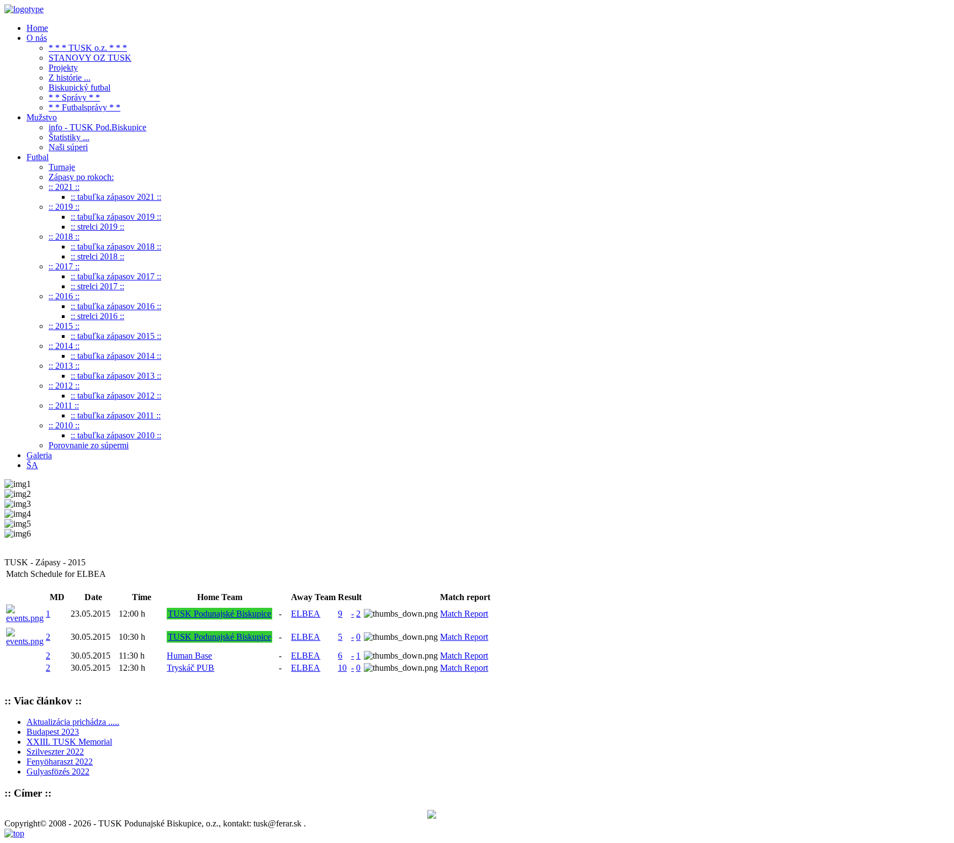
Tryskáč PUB (190, 667)
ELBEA (305, 613)
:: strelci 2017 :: (97, 286)
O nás (36, 38)
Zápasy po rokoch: (81, 177)
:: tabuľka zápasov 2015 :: (116, 336)
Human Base (189, 655)
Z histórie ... (70, 77)
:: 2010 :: (64, 425)
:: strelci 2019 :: (97, 226)
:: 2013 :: (64, 365)
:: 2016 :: (64, 296)
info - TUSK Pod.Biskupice (97, 127)
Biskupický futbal (79, 87)
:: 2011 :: (64, 405)
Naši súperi (68, 147)
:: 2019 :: (64, 206)
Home (37, 28)
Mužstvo (41, 117)
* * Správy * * (74, 97)
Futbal (37, 157)
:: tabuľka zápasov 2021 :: (116, 197)
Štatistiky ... (69, 137)
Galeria (39, 455)
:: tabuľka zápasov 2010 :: (116, 435)
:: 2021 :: (64, 187)
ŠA (32, 465)
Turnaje (62, 167)
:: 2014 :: (64, 346)
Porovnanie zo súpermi (89, 445)
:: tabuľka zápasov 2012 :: (116, 395)
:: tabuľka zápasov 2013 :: (116, 375)
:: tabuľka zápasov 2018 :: (116, 246)
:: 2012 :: (64, 385)
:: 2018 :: (64, 236)
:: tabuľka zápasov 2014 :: (116, 355)
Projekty (63, 67)
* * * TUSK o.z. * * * (88, 47)
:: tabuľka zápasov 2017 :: (116, 276)
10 (342, 667)
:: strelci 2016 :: (97, 316)
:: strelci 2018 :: (97, 256)
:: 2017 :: (64, 266)
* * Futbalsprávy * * (84, 107)
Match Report (464, 613)
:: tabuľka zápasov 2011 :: (116, 415)
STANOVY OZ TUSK (90, 57)
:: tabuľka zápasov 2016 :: (116, 306)
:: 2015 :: (64, 326)
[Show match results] (25, 618)
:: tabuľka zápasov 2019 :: (116, 216)
